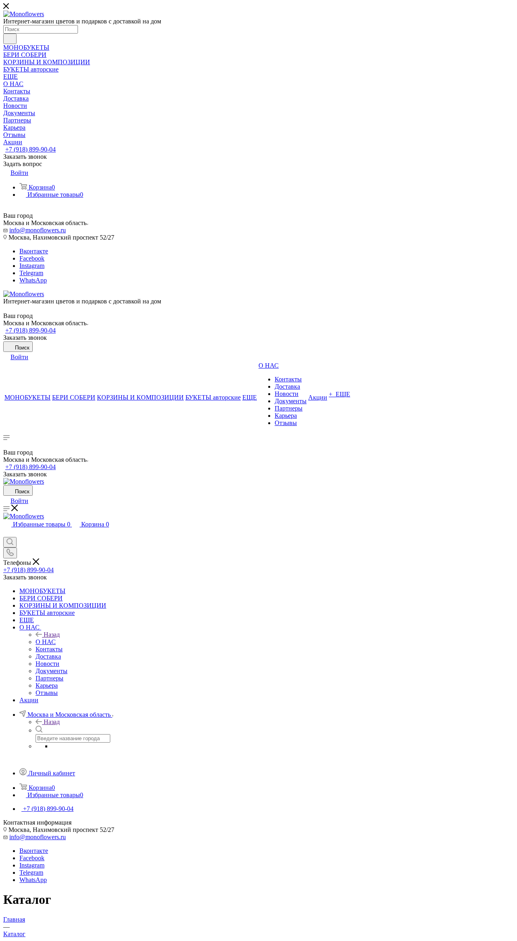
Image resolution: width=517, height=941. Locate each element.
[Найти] (10, 39)
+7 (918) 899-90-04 (30, 149)
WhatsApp (33, 280)
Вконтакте (33, 251)
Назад (52, 634)
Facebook (31, 258)
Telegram (31, 272)
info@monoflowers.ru (37, 230)
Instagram (31, 265)
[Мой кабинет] (7, 533)
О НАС (46, 641)
